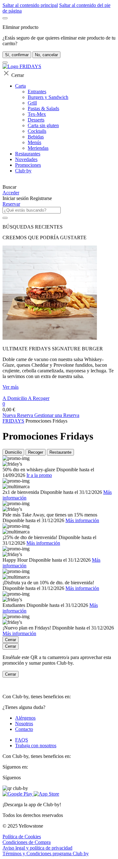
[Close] (5, 18)
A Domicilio (15, 398)
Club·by (23, 170)
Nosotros (24, 723)
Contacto (24, 729)
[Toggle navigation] (5, 62)
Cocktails (37, 131)
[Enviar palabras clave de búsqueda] (5, 218)
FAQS (21, 740)
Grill (32, 102)
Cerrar (10, 639)
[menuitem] (59, 181)
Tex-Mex (37, 114)
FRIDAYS (13, 421)
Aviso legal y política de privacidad (37, 848)
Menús (34, 142)
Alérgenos (25, 718)
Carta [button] (20, 86)
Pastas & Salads (43, 108)
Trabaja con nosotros (35, 745)
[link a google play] (18, 794)
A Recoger (38, 398)
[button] (59, 187)
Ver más (11, 387)
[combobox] (32, 210)
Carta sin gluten (43, 125)
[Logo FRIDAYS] (22, 66)
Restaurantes (27, 153)
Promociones (28, 165)
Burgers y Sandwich (48, 97)
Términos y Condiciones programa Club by (46, 853)
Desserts (36, 119)
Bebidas (36, 136)
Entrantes (37, 91)
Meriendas (38, 148)
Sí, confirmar (17, 54)
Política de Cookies (22, 836)
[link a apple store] (46, 794)
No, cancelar (46, 54)
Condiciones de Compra (27, 842)
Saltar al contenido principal (30, 5)
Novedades (26, 159)
